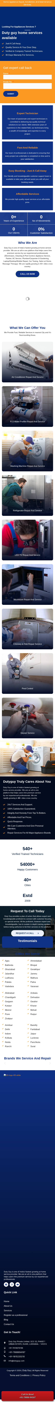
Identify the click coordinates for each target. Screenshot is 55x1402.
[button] (5, 1063)
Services (8, 1310)
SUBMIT (10, 94)
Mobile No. (8, 82)
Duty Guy (27, 1370)
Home (6, 1301)
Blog (6, 1320)
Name (6, 73)
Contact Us (9, 1324)
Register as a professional (16, 1315)
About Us (8, 1306)
